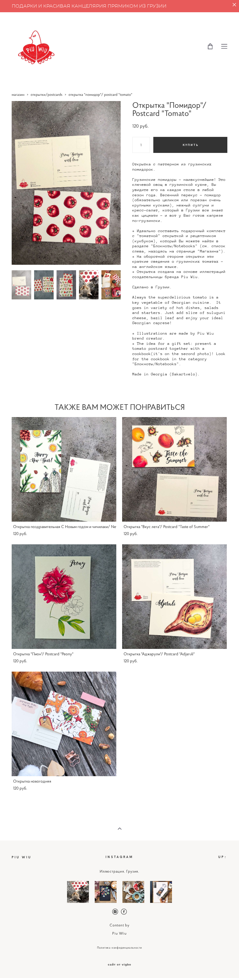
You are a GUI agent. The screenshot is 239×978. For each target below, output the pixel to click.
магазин (18, 94)
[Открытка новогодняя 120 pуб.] (64, 724)
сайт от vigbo (119, 964)
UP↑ (222, 857)
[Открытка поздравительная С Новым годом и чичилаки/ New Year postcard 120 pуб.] (64, 469)
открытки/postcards (46, 94)
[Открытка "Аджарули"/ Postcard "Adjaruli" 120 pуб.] (174, 596)
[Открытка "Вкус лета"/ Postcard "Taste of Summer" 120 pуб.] (174, 469)
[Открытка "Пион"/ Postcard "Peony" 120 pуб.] (64, 596)
